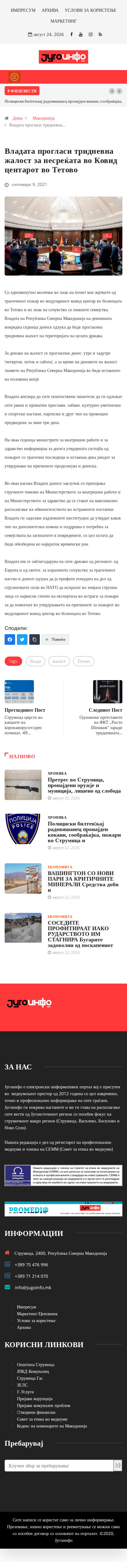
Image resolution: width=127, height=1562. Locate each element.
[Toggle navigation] (14, 77)
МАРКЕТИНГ (64, 21)
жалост (59, 661)
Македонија (44, 118)
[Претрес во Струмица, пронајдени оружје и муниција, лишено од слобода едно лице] (23, 785)
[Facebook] (71, 34)
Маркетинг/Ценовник (37, 1313)
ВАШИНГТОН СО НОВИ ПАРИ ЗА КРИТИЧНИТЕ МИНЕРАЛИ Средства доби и (83, 881)
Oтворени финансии (36, 1412)
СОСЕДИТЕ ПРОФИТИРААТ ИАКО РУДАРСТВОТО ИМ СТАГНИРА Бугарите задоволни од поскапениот (80, 934)
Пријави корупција (34, 1398)
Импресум (26, 1307)
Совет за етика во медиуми (42, 1419)
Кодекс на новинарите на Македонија (52, 1426)
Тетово (83, 661)
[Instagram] (90, 34)
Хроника (57, 773)
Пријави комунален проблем (43, 1405)
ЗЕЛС (22, 1385)
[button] (112, 91)
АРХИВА (50, 10)
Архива (24, 1327)
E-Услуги (25, 1392)
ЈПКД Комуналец (33, 1371)
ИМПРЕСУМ (23, 10)
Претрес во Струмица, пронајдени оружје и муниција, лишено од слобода (84, 785)
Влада (35, 661)
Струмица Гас (30, 1378)
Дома (18, 118)
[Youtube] (81, 34)
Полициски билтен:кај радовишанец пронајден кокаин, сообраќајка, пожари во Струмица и (84, 832)
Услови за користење (36, 1320)
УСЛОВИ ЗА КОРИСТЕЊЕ (91, 10)
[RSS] (100, 34)
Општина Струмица (35, 1364)
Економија (60, 867)
